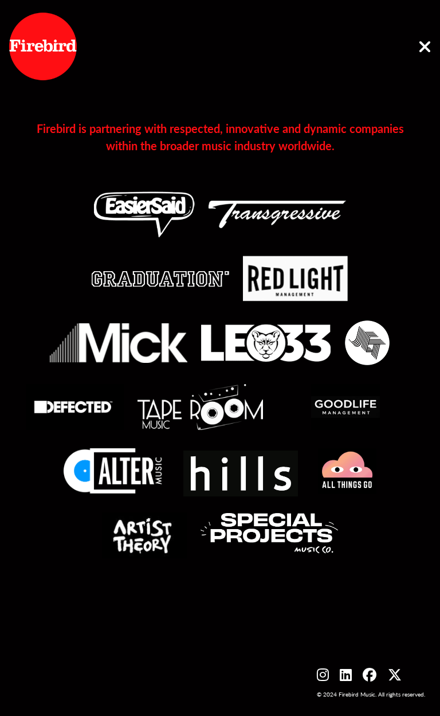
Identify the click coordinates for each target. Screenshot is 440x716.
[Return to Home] (424, 47)
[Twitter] (395, 674)
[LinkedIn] (346, 674)
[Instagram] (323, 674)
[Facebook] (369, 674)
